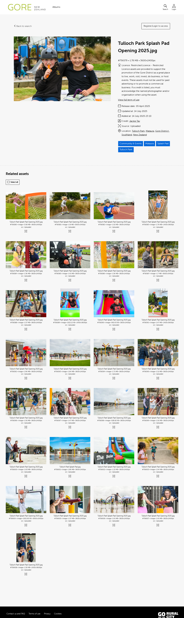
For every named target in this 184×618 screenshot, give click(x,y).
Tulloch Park (138, 131)
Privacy (47, 614)
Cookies (58, 614)
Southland (127, 134)
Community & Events (131, 143)
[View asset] (26, 204)
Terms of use (34, 614)
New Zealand (140, 134)
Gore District (162, 131)
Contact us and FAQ (15, 614)
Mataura (150, 131)
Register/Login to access (156, 26)
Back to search (24, 26)
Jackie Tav (134, 121)
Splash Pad (162, 143)
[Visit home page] (27, 7)
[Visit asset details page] (26, 232)
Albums (56, 7)
